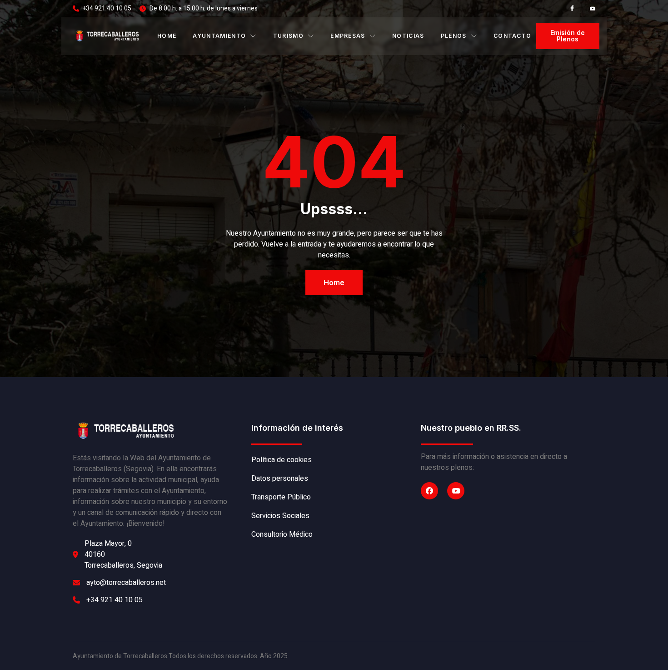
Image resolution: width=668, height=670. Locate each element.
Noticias (408, 35)
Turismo (288, 35)
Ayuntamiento (219, 35)
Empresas (347, 35)
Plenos (454, 35)
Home (166, 35)
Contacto (513, 35)
